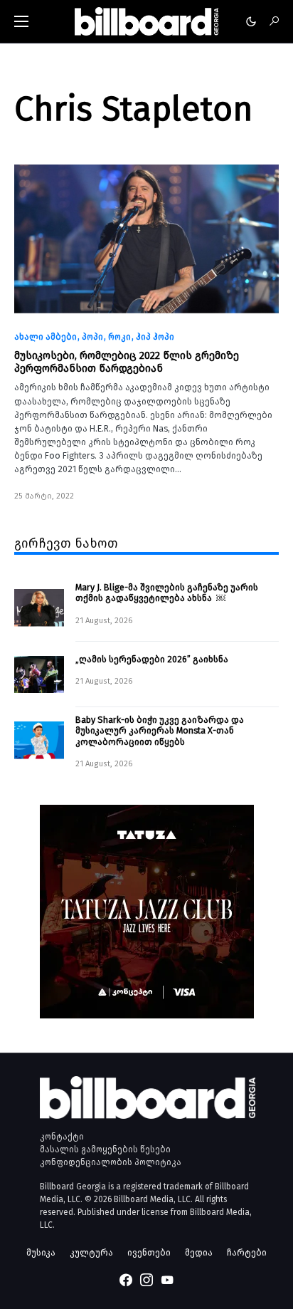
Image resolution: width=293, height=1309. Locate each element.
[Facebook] (125, 1279)
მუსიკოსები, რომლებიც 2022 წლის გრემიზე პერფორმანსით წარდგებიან (126, 362)
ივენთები (149, 1252)
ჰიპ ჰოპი (155, 337)
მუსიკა (40, 1252)
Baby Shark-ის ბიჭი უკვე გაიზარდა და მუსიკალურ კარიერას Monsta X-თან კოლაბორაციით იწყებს (159, 730)
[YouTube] (167, 1279)
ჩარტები (247, 1252)
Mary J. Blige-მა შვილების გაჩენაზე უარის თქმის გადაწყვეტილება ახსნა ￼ (166, 592)
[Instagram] (146, 1279)
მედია (199, 1252)
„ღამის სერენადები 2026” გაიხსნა (151, 659)
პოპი (92, 337)
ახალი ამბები (45, 337)
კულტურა (91, 1252)
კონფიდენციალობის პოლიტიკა (110, 1162)
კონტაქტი (62, 1137)
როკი (119, 337)
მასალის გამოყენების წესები (105, 1149)
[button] (21, 21)
